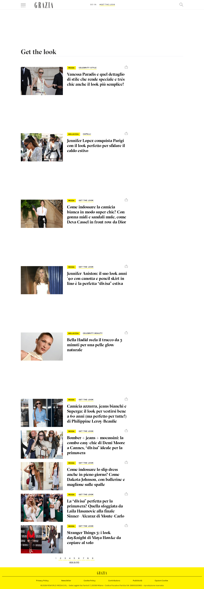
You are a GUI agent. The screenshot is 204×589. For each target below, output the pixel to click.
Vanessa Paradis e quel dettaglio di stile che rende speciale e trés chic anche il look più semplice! (96, 79)
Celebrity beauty (93, 333)
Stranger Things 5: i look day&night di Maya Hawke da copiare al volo (94, 537)
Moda (71, 68)
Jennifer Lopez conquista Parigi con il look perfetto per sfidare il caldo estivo (96, 145)
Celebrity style (88, 67)
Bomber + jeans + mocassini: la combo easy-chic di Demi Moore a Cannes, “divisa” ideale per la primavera (96, 445)
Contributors (114, 580)
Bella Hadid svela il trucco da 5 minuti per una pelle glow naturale (94, 344)
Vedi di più (74, 562)
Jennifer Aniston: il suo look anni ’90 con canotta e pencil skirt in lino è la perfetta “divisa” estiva (97, 278)
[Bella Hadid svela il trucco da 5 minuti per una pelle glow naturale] (42, 346)
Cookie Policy (89, 580)
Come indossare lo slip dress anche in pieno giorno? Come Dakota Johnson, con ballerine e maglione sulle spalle (96, 477)
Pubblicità (137, 580)
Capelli (87, 134)
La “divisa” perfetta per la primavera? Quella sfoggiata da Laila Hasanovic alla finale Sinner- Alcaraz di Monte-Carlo (95, 508)
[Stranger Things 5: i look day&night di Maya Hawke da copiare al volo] (42, 539)
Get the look (86, 200)
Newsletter (66, 580)
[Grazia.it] (44, 5)
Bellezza (73, 134)
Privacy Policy (42, 580)
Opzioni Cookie (161, 580)
